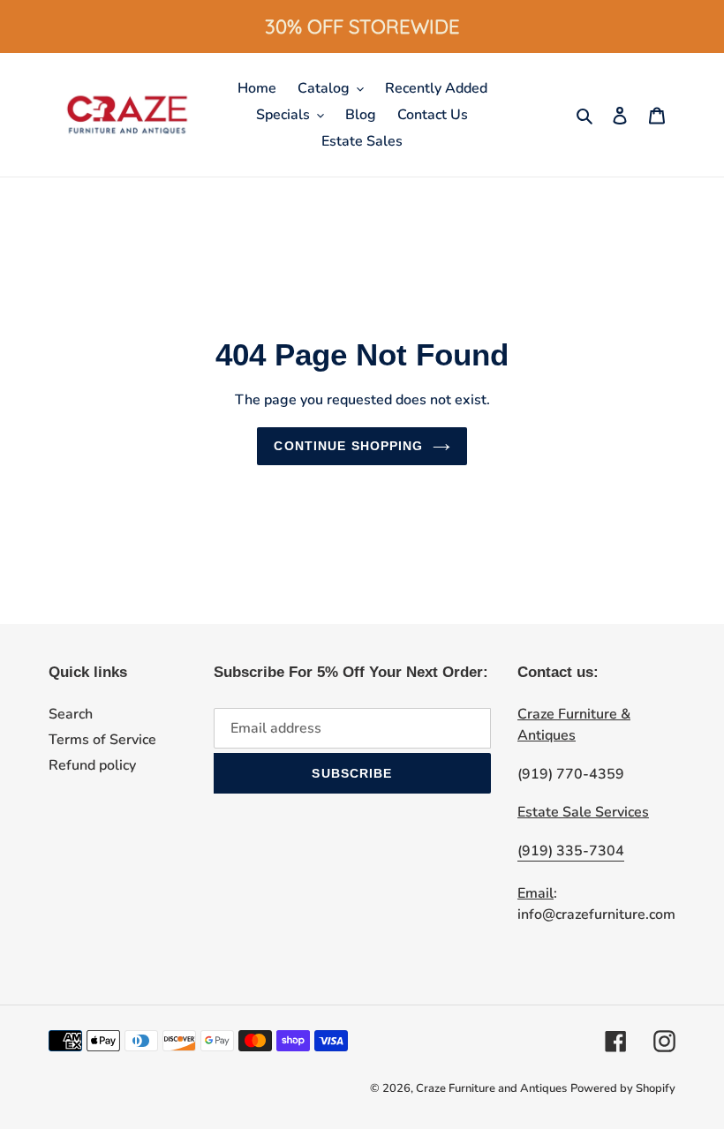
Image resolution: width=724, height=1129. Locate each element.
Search (71, 714)
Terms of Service (102, 739)
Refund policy (92, 765)
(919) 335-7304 (570, 851)
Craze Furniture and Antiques (491, 1088)
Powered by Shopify (622, 1088)
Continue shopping (348, 446)
